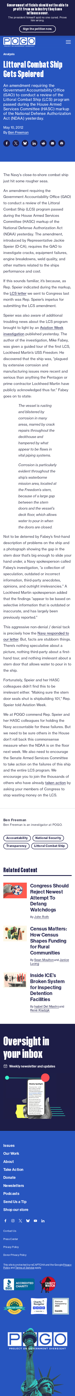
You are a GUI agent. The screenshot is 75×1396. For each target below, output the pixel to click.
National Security (48, 838)
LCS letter (18, 293)
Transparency (16, 846)
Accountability (17, 838)
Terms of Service (24, 1267)
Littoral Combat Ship (49, 846)
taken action (55, 782)
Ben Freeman (14, 820)
